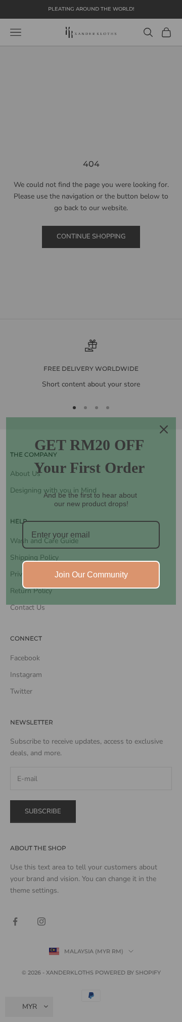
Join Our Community (91, 574)
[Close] (164, 429)
